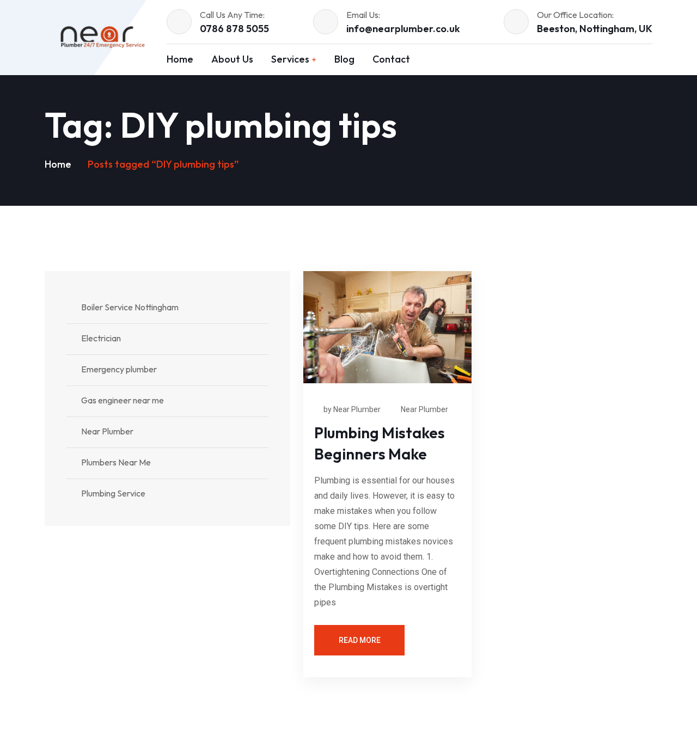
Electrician (101, 338)
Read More (360, 640)
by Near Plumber (352, 409)
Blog (344, 59)
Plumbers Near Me (116, 462)
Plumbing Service (113, 493)
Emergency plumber (119, 369)
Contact (391, 59)
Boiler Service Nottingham (130, 307)
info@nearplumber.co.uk (403, 28)
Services (290, 59)
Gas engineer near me (122, 400)
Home (180, 59)
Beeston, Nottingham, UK (594, 28)
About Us (232, 59)
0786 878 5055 (234, 28)
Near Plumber (424, 409)
